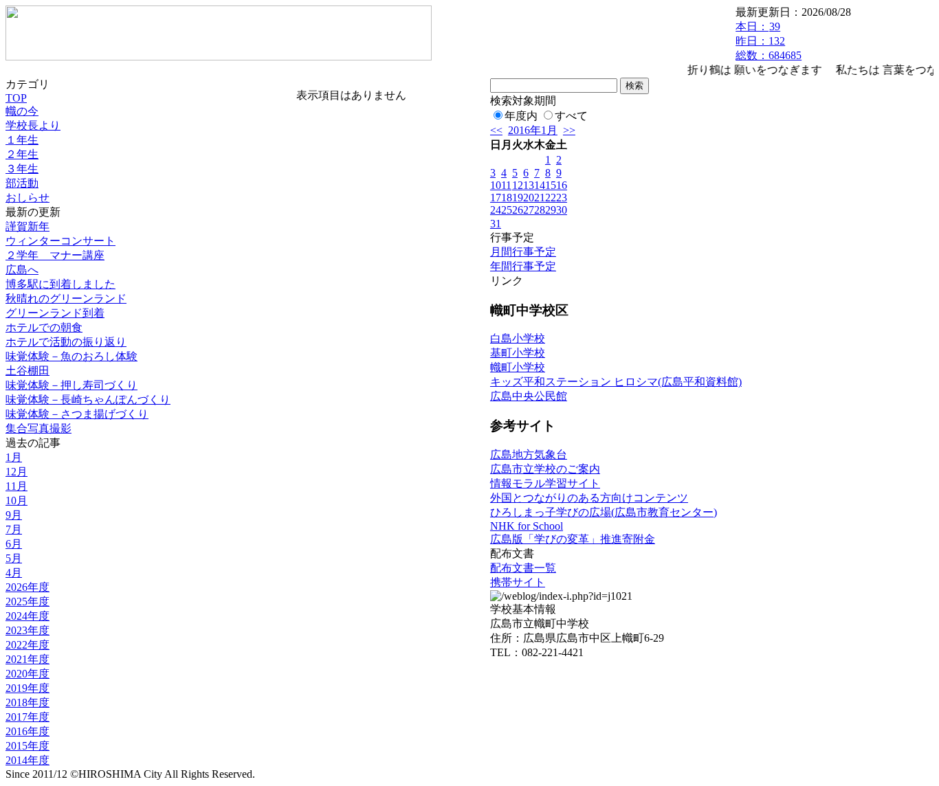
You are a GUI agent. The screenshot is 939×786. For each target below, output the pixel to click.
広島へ (21, 270)
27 (528, 210)
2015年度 (27, 746)
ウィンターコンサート (60, 241)
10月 (16, 500)
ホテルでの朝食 (43, 327)
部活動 (21, 183)
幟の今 (21, 111)
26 (517, 210)
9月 (13, 515)
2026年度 (27, 587)
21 (539, 197)
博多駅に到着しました (60, 284)
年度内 (521, 116)
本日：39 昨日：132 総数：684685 (769, 41)
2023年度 (27, 630)
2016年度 (27, 731)
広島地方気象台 (528, 454)
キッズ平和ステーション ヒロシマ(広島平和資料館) (616, 382)
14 (539, 185)
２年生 (21, 154)
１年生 (21, 140)
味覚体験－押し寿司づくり (71, 385)
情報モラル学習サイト (545, 483)
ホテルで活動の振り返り (65, 342)
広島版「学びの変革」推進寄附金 (572, 539)
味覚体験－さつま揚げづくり (76, 414)
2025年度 (27, 601)
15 (550, 185)
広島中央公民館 (528, 396)
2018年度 (27, 702)
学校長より (32, 125)
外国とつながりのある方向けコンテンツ (589, 498)
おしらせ (27, 197)
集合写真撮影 (38, 428)
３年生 (21, 169)
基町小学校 (517, 353)
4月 (13, 573)
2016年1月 (532, 130)
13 (528, 185)
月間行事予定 (523, 252)
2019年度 (27, 688)
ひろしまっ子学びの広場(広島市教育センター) (603, 512)
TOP (16, 98)
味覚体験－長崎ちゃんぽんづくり (87, 399)
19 (517, 197)
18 (506, 197)
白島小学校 (517, 338)
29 (550, 210)
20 (528, 197)
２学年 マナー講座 (54, 255)
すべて (571, 116)
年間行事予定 (523, 266)
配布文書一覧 (523, 568)
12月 (16, 472)
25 (506, 210)
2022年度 (27, 645)
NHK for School (526, 526)
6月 (13, 544)
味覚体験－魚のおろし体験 (71, 356)
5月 (13, 558)
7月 (13, 529)
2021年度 (27, 659)
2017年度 (27, 717)
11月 (16, 486)
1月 (13, 457)
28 (539, 210)
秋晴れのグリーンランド (65, 298)
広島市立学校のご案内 (545, 469)
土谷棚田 (27, 371)
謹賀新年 (27, 226)
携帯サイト (517, 582)
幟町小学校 (517, 367)
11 (506, 185)
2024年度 (27, 616)
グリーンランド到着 (54, 313)
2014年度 (27, 760)
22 (550, 197)
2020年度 (27, 674)
